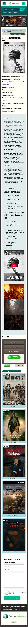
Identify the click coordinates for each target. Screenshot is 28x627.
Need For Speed (14, 12)
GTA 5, (8, 12)
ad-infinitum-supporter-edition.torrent (14, 361)
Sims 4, (10, 12)
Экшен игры (5, 84)
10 (22, 34)
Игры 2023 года (10, 82)
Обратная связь (18, 609)
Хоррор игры (19, 82)
